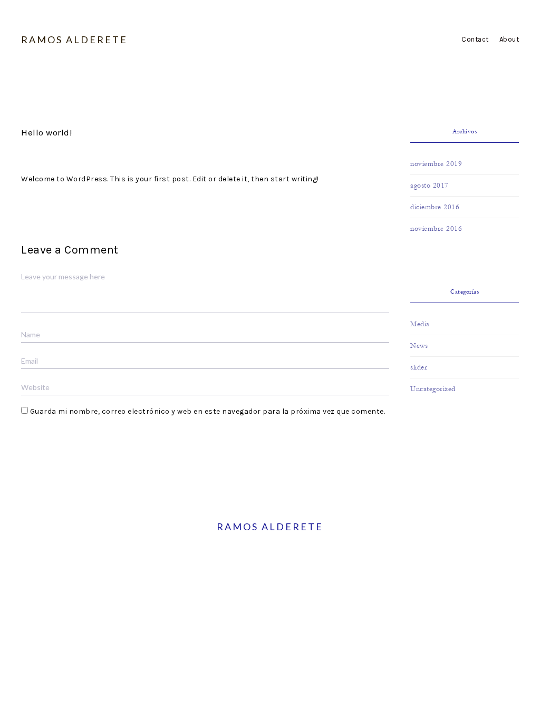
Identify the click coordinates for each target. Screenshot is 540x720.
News (419, 346)
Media (420, 324)
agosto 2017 (429, 185)
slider (418, 367)
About (509, 39)
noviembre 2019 (436, 164)
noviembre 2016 (436, 229)
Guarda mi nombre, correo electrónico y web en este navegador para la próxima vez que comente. (207, 411)
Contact (475, 39)
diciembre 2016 (434, 207)
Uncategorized (433, 389)
